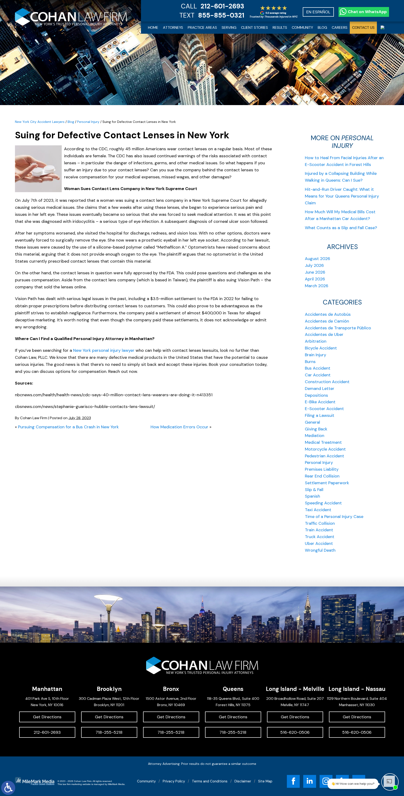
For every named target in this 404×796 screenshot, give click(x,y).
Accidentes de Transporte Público (338, 328)
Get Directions (47, 717)
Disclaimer (242, 781)
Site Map (265, 781)
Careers (339, 27)
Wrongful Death (320, 550)
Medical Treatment (323, 442)
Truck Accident (319, 536)
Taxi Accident (318, 510)
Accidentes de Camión (327, 321)
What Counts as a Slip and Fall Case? (341, 228)
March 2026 (316, 286)
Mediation (314, 435)
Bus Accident (317, 368)
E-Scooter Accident (324, 408)
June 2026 (315, 272)
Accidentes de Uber (324, 334)
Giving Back (316, 429)
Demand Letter (319, 388)
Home (153, 27)
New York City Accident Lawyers (40, 122)
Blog (322, 27)
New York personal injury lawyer (103, 350)
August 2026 (317, 258)
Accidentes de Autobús (328, 314)
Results (280, 27)
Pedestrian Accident (324, 456)
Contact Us (363, 27)
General (312, 422)
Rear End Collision (322, 476)
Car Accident (318, 375)
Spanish (312, 496)
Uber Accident (319, 543)
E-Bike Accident (320, 402)
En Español (318, 12)
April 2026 (315, 279)
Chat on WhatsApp (367, 12)
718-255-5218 (109, 732)
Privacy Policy (174, 781)
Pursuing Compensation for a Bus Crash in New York (68, 427)
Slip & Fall (314, 489)
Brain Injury (315, 355)
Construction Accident (327, 382)
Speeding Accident (323, 503)
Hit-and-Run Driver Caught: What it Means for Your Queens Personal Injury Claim (342, 196)
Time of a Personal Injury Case (334, 516)
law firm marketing (72, 784)
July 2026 (314, 265)
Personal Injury (88, 122)
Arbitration (315, 341)
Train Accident (319, 530)
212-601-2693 (222, 6)
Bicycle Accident (321, 348)
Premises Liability (322, 469)
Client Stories (254, 27)
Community (302, 27)
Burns (310, 361)
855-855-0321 (221, 15)
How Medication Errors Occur (179, 427)
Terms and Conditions (209, 781)
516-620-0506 (295, 732)
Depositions (316, 395)
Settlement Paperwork (327, 483)
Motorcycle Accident (325, 449)
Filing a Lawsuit (319, 415)
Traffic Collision (320, 523)
